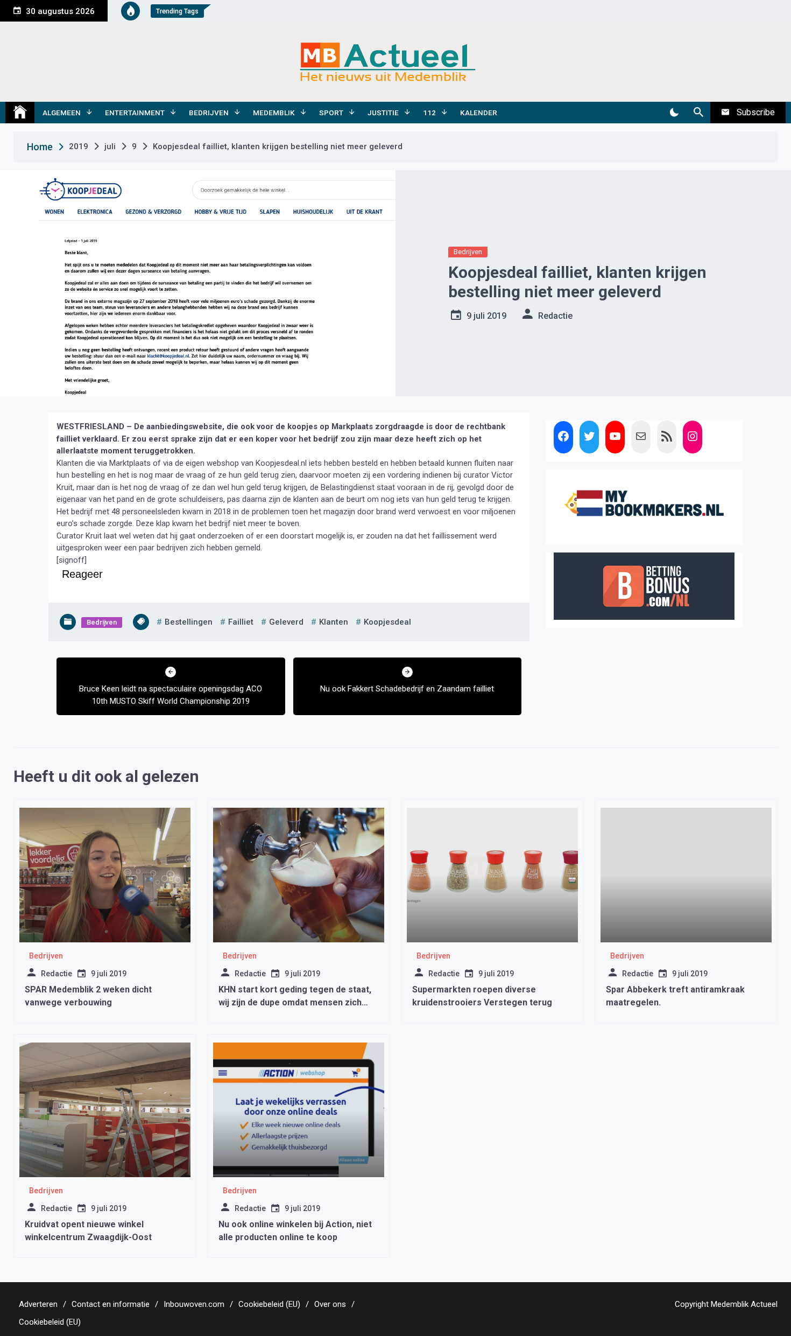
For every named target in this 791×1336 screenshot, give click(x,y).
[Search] (698, 112)
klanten (333, 622)
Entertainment (135, 112)
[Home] (19, 112)
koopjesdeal (387, 622)
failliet (240, 622)
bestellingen (189, 622)
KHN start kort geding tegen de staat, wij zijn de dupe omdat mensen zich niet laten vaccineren (294, 1002)
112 (429, 112)
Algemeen (62, 112)
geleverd (286, 622)
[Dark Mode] (674, 112)
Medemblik (274, 112)
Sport (331, 112)
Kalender (478, 112)
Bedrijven (209, 112)
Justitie (383, 112)
